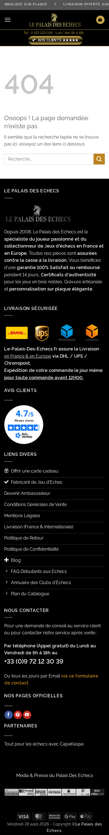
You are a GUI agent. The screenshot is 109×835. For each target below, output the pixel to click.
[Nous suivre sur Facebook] (8, 715)
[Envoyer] (99, 159)
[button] (7, 19)
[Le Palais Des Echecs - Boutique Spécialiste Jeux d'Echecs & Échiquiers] (54, 20)
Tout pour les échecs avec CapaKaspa (44, 744)
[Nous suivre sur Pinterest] (18, 715)
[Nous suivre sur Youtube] (27, 715)
